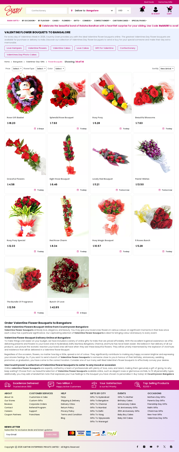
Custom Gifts (36, 400)
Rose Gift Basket (15, 117)
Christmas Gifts (155, 411)
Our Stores (9, 400)
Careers (8, 411)
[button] (13, 20)
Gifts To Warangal (99, 421)
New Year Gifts (155, 414)
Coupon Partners (12, 414)
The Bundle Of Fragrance (20, 301)
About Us (8, 397)
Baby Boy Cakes (125, 414)
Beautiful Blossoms (145, 117)
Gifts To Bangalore (99, 400)
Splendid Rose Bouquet (62, 117)
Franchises (34, 414)
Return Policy (67, 407)
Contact (8, 407)
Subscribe (51, 434)
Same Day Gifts (165, 2)
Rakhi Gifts (153, 407)
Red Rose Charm (58, 240)
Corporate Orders (38, 404)
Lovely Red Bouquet (102, 179)
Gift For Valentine (104, 48)
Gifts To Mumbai (98, 407)
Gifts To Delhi (96, 411)
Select (16, 68)
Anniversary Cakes (127, 404)
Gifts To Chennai (98, 404)
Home (7, 62)
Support (33, 411)
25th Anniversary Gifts (128, 411)
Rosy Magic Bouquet (103, 240)
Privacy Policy (67, 411)
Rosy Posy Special (16, 240)
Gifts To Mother (125, 397)
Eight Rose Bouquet (60, 179)
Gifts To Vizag (97, 414)
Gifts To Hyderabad (99, 397)
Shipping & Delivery (70, 400)
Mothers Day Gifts (156, 397)
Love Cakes (83, 48)
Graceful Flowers (16, 179)
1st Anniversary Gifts (127, 407)
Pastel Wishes (142, 179)
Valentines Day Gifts (158, 418)
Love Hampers (14, 48)
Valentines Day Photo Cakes (22, 54)
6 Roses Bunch (142, 240)
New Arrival (166, 68)
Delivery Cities (68, 404)
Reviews (8, 404)
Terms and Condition (71, 414)
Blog (63, 418)
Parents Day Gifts (156, 400)
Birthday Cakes (125, 400)
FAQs (63, 397)
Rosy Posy (97, 117)
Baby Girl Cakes (125, 418)
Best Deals (149, 2)
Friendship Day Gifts (157, 404)
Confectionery (127, 48)
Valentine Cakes (61, 48)
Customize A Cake (38, 397)
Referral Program (37, 407)
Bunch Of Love (57, 301)
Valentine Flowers (37, 48)
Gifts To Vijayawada (100, 418)
